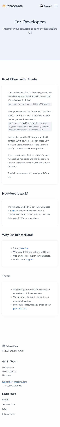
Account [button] (47, 6)
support (29, 259)
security (24, 248)
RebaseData (14, 6)
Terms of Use (8, 404)
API (13, 210)
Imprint (5, 399)
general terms (20, 308)
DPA (4, 409)
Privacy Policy (9, 414)
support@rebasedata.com (14, 381)
